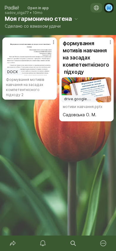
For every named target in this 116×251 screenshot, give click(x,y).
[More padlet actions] (103, 243)
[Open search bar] (73, 243)
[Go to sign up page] (109, 7)
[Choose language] (96, 7)
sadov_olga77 (17, 13)
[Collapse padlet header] (76, 19)
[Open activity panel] (43, 243)
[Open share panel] (12, 243)
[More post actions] (50, 44)
